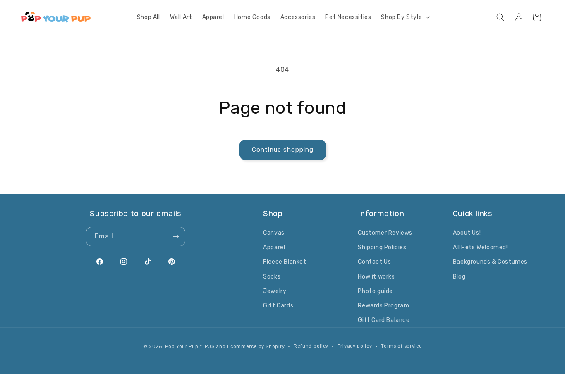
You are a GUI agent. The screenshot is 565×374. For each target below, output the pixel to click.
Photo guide (375, 291)
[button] (404, 17)
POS (210, 346)
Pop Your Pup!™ (184, 346)
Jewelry (274, 291)
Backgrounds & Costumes (490, 261)
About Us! (467, 232)
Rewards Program (383, 305)
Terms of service (401, 346)
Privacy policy (355, 346)
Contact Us (374, 261)
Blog (459, 276)
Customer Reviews (385, 232)
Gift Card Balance (383, 320)
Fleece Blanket (284, 261)
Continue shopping (283, 149)
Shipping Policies (382, 247)
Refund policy (311, 346)
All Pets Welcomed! (480, 247)
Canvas (274, 232)
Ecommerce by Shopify (256, 346)
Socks (271, 276)
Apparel (274, 247)
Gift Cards (278, 305)
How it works (376, 276)
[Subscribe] (176, 236)
